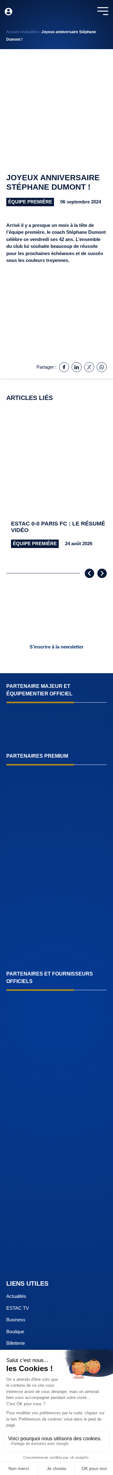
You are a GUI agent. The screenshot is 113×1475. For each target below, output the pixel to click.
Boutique (15, 1331)
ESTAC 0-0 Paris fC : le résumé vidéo (58, 526)
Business (15, 1319)
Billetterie (15, 1343)
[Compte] (8, 11)
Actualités (30, 32)
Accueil (12, 32)
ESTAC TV (17, 1308)
